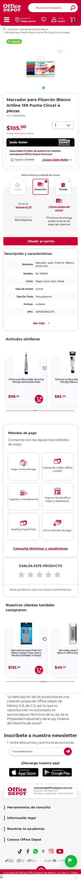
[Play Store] (57, 772)
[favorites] (43, 19)
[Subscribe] (68, 751)
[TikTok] (20, 851)
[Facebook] (28, 851)
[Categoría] (6, 19)
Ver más (39, 323)
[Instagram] (51, 851)
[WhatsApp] (35, 851)
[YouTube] (59, 851)
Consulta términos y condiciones (40, 549)
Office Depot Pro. (23, 220)
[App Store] (24, 772)
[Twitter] (43, 851)
